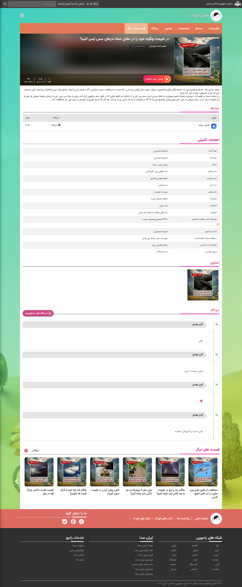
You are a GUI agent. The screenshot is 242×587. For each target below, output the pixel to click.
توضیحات (214, 28)
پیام (216, 550)
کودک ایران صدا (145, 546)
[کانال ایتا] (73, 522)
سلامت (215, 560)
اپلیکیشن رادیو (77, 550)
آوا (217, 546)
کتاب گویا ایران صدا (143, 550)
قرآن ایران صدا (146, 555)
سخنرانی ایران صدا (144, 569)
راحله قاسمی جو (138, 46)
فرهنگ (172, 560)
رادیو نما (80, 560)
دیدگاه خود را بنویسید (36, 313)
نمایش (194, 569)
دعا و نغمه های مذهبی (142, 564)
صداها (198, 28)
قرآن (217, 564)
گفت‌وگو (193, 564)
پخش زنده (79, 555)
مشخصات (183, 28)
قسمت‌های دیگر (136, 28)
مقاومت (215, 569)
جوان (194, 555)
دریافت (136, 79)
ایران (173, 546)
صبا (195, 560)
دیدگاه (155, 28)
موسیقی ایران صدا (144, 560)
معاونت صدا (78, 546)
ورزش (173, 569)
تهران (215, 555)
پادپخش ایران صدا (144, 574)
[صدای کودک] (81, 522)
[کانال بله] (65, 522)
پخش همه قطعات (154, 79)
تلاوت (173, 550)
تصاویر (168, 28)
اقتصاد (194, 546)
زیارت (174, 555)
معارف (173, 564)
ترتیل (195, 550)
